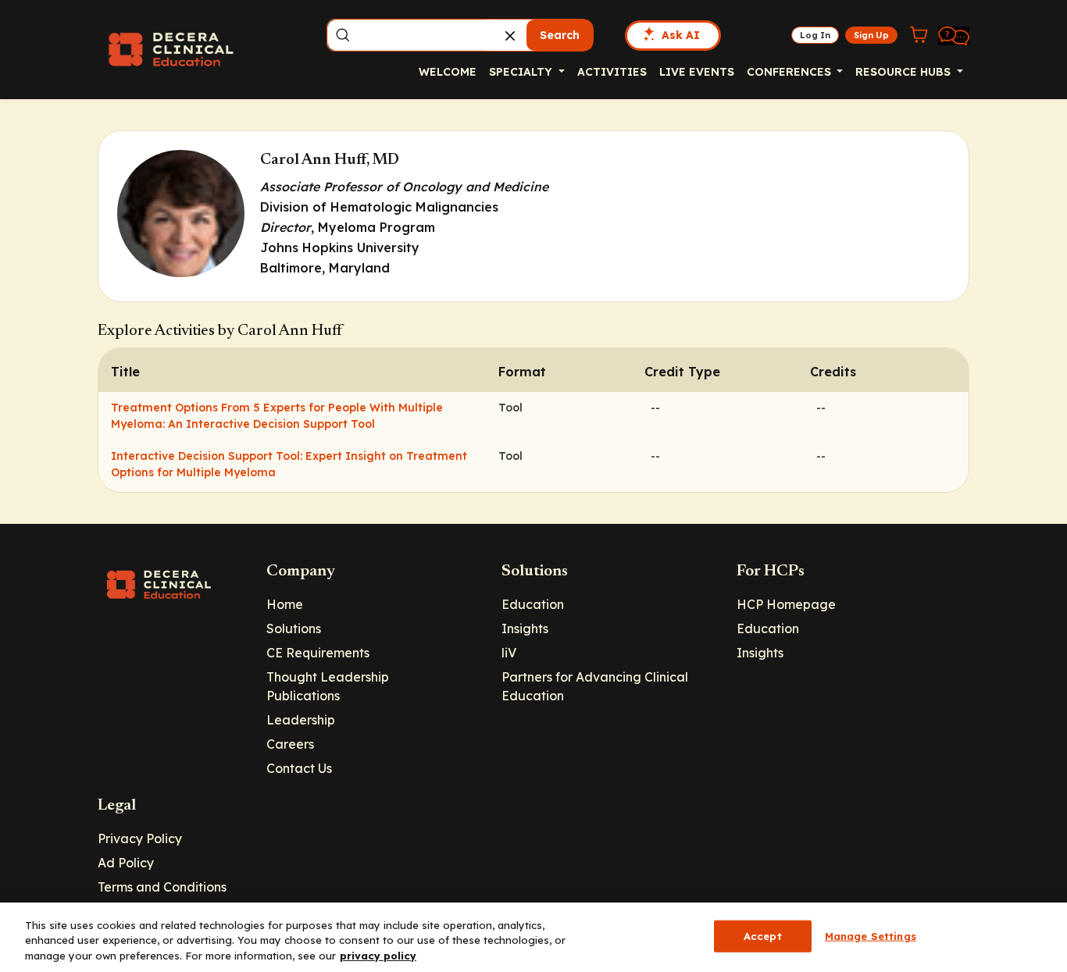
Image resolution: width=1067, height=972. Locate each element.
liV (508, 652)
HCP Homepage (786, 604)
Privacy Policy (140, 838)
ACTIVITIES (612, 72)
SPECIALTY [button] (522, 72)
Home (284, 604)
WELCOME (447, 72)
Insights (524, 628)
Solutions (293, 628)
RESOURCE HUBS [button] (904, 72)
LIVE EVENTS (696, 72)
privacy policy (378, 955)
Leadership (300, 720)
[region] (533, 937)
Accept (763, 935)
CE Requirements (317, 652)
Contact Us (299, 768)
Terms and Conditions (162, 887)
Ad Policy (126, 863)
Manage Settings (870, 935)
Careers (290, 744)
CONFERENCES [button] (790, 72)
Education (532, 604)
